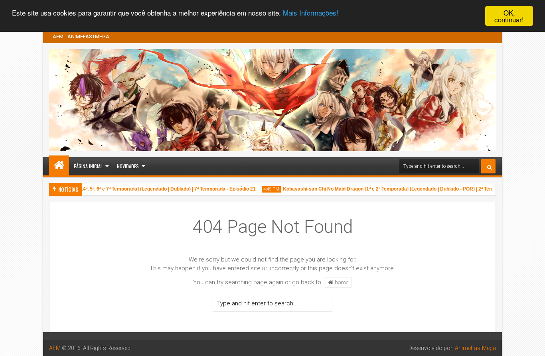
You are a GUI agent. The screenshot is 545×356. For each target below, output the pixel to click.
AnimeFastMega (475, 348)
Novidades (128, 166)
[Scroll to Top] (533, 344)
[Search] (488, 166)
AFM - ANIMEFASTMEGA (81, 36)
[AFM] (59, 165)
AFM (55, 348)
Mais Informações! (310, 13)
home (341, 282)
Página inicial (88, 166)
